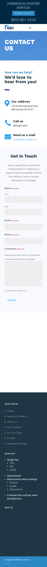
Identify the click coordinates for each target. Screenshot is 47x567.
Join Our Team (14, 432)
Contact (11, 438)
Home (10, 410)
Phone (12, 234)
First (7, 194)
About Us (12, 421)
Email (11, 220)
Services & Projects (17, 416)
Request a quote (23, 13)
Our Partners (14, 427)
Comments (14, 248)
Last (6, 206)
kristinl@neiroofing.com (24, 139)
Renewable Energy (17, 443)
